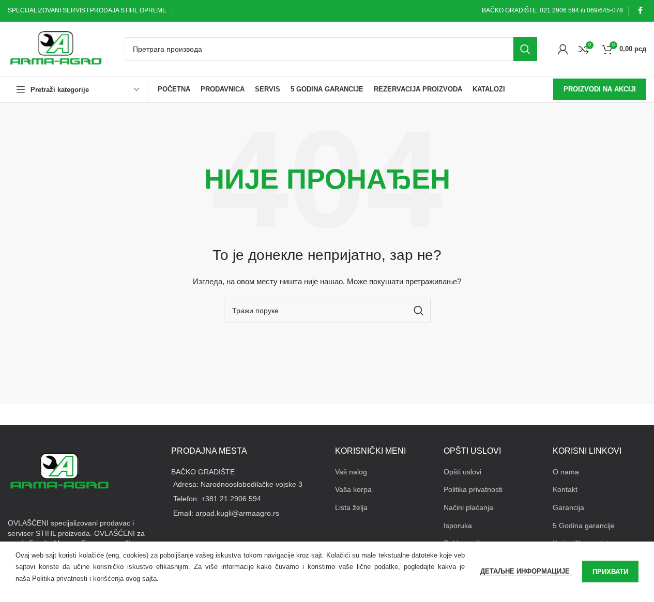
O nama (566, 472)
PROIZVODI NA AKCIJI (600, 89)
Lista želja (351, 507)
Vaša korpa (353, 489)
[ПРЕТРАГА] (525, 49)
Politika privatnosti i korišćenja (78, 578)
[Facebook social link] (640, 11)
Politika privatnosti (473, 489)
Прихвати (610, 572)
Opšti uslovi (462, 472)
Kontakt (565, 489)
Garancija (568, 507)
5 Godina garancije (584, 525)
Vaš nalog (351, 472)
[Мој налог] (563, 49)
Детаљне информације (526, 571)
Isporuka (458, 525)
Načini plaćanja (468, 507)
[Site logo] (56, 48)
